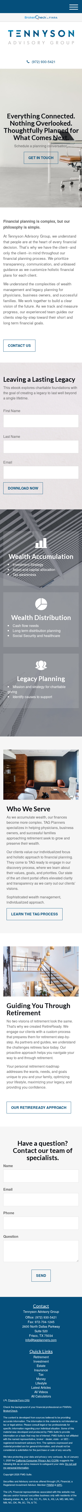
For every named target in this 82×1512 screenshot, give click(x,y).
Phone (8, 1213)
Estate (41, 1365)
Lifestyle (41, 1383)
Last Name (11, 436)
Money (41, 1379)
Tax (41, 1374)
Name (8, 1165)
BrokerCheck (10, 1410)
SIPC (59, 1484)
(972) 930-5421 (44, 61)
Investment (41, 1361)
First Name (11, 410)
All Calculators (41, 1396)
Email (7, 462)
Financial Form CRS (19, 1400)
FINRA (50, 1484)
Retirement (41, 1357)
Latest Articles (41, 1387)
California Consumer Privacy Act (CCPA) (37, 1460)
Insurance (41, 1370)
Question (10, 1236)
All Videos (41, 1392)
